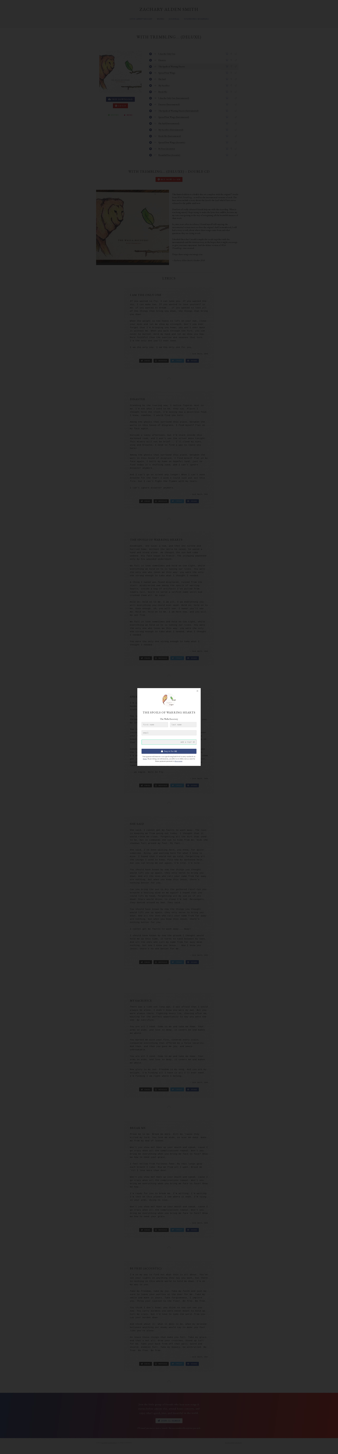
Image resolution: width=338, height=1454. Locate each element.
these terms (178, 761)
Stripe (145, 759)
